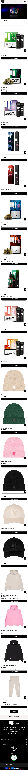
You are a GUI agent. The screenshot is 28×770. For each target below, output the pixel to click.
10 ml (8, 296)
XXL (6, 598)
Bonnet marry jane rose (6, 461)
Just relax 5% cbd (5, 293)
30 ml (11, 296)
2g (7, 90)
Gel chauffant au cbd (6, 189)
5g (12, 90)
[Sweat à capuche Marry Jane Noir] (14, 651)
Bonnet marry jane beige (6, 394)
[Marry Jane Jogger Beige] (14, 686)
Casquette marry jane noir (7, 561)
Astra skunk (4, 87)
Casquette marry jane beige (7, 528)
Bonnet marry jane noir (6, 495)
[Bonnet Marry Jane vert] (14, 414)
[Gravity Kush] (14, 243)
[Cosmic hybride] (14, 208)
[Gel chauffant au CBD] (14, 175)
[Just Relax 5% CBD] (14, 278)
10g (10, 90)
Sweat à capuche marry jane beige (9, 595)
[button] (15, 1)
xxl (5, 633)
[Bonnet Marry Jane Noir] (14, 480)
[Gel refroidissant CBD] (14, 141)
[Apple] (14, 40)
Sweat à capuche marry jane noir (8, 665)
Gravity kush (4, 257)
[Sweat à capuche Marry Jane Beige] (14, 581)
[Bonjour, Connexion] (21, 1)
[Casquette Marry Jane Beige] (14, 514)
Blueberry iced (4, 122)
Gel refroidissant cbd (6, 156)
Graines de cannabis (14, 716)
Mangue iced (4, 361)
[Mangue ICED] (14, 347)
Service (3, 742)
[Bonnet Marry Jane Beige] (14, 380)
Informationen (5, 744)
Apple (2, 54)
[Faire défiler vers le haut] (25, 765)
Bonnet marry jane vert (6, 428)
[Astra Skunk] (14, 73)
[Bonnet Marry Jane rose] (14, 447)
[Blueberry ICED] (14, 108)
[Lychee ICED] (14, 313)
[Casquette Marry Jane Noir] (14, 547)
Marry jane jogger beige (6, 700)
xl (7, 704)
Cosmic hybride (4, 222)
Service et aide (5, 739)
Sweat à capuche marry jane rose (9, 630)
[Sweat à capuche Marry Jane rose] (14, 616)
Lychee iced (3, 328)
